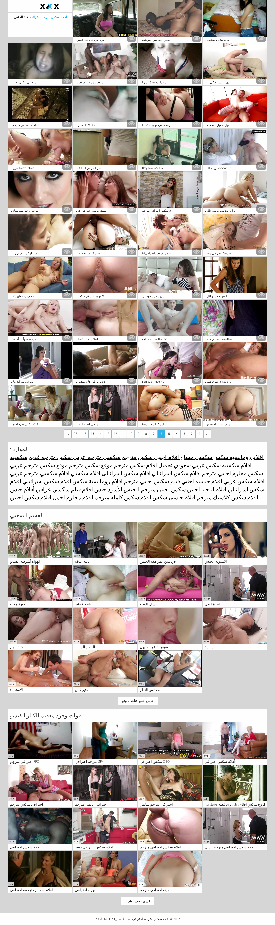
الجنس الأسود (124, 489)
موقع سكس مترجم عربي (39, 465)
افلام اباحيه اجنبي (206, 489)
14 (100, 434)
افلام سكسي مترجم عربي (40, 473)
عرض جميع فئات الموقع (138, 701)
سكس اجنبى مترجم (163, 489)
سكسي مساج (195, 457)
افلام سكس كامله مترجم (122, 497)
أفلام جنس (22, 489)
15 (92, 434)
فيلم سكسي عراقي (58, 489)
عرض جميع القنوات (137, 901)
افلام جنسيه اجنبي (201, 481)
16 (84, 434)
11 (123, 434)
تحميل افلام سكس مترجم (143, 465)
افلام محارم (79, 497)
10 (130, 434)
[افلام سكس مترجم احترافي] (40, 6)
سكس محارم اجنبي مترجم (232, 473)
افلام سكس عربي (243, 481)
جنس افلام (93, 489)
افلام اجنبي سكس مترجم (149, 457)
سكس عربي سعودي (197, 465)
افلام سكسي (85, 473)
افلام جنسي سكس (173, 497)
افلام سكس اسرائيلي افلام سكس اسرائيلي (150, 473)
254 (76, 434)
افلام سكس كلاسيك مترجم (226, 497)
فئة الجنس (21, 17)
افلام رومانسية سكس (97, 481)
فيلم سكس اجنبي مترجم (151, 481)
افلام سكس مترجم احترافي (48, 17)
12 (115, 434)
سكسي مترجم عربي (96, 457)
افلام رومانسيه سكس (238, 457)
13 (107, 434)
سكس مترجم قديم (50, 457)
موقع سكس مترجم (90, 465)
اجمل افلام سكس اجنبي (37, 497)
